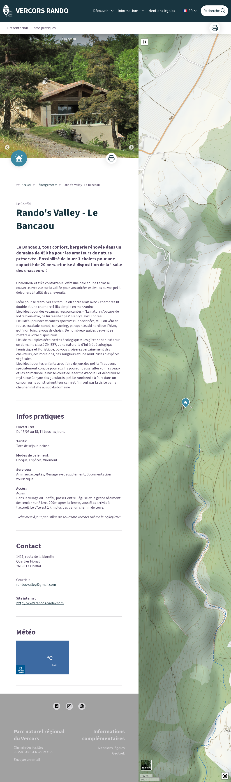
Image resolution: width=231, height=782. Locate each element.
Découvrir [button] (100, 10)
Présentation (17, 27)
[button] (225, 776)
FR (191, 10)
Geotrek (118, 753)
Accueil (26, 185)
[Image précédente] (7, 96)
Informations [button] (128, 10)
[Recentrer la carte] (144, 42)
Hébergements (47, 185)
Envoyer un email (27, 759)
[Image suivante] (131, 96)
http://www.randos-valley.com (40, 603)
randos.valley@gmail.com (36, 584)
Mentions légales (161, 10)
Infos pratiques (44, 27)
